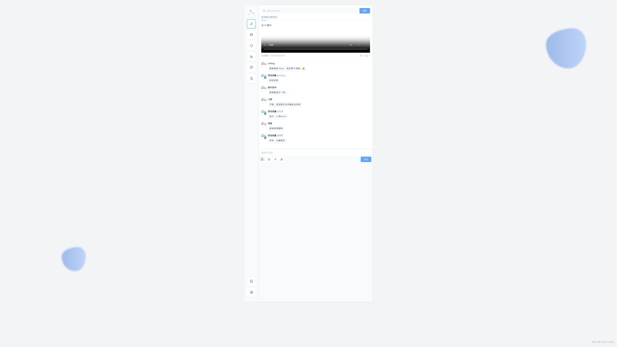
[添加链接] (275, 159)
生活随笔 (264, 55)
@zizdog (281, 75)
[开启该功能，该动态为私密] (281, 159)
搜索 (365, 10)
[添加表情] (269, 159)
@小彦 (280, 111)
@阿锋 (280, 135)
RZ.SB (597, 341)
